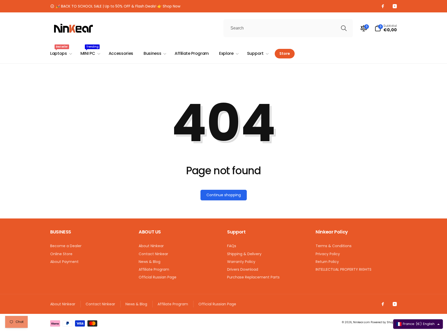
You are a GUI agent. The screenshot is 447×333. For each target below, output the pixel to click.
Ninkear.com (361, 322)
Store (284, 53)
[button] (386, 28)
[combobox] (288, 28)
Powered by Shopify (384, 322)
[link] (115, 6)
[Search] (344, 28)
